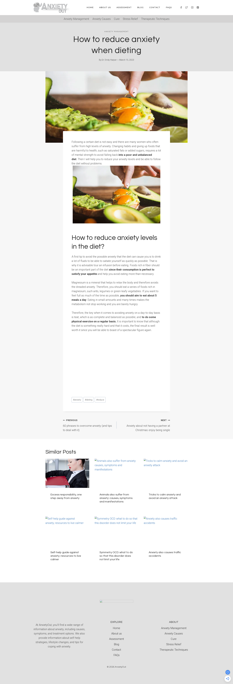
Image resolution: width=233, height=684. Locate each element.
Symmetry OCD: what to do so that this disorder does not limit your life (116, 556)
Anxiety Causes (101, 19)
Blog (140, 7)
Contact (154, 7)
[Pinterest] (197, 7)
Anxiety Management (76, 19)
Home (90, 7)
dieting (88, 399)
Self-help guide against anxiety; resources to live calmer (65, 556)
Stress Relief (130, 19)
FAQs (169, 7)
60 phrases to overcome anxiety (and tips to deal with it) (87, 425)
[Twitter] (186, 7)
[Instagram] (192, 7)
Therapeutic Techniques (155, 19)
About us (105, 7)
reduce (100, 399)
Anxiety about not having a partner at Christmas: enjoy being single (148, 425)
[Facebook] (181, 7)
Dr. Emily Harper (109, 60)
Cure (117, 19)
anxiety (77, 399)
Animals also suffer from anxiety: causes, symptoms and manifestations (116, 498)
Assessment (124, 7)
